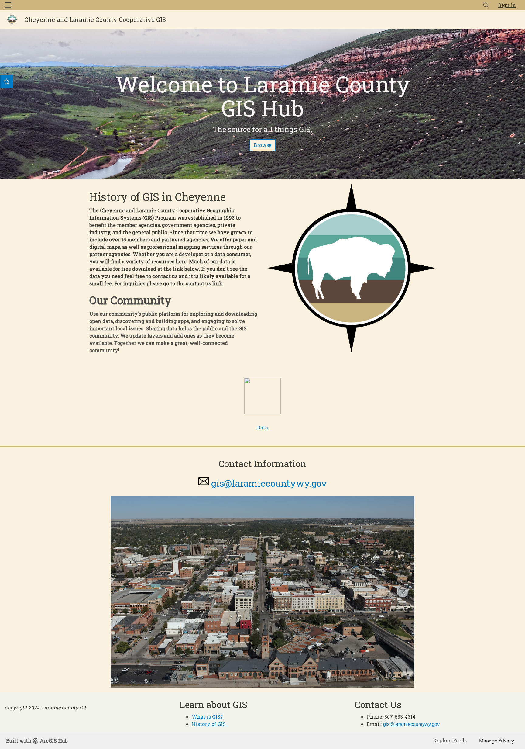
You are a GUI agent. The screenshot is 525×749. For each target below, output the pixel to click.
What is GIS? (207, 716)
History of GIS (209, 724)
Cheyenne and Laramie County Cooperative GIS (95, 19)
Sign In (507, 5)
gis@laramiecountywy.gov (269, 483)
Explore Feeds (450, 740)
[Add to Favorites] (6, 81)
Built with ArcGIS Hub (37, 740)
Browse (263, 145)
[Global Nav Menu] (8, 5)
